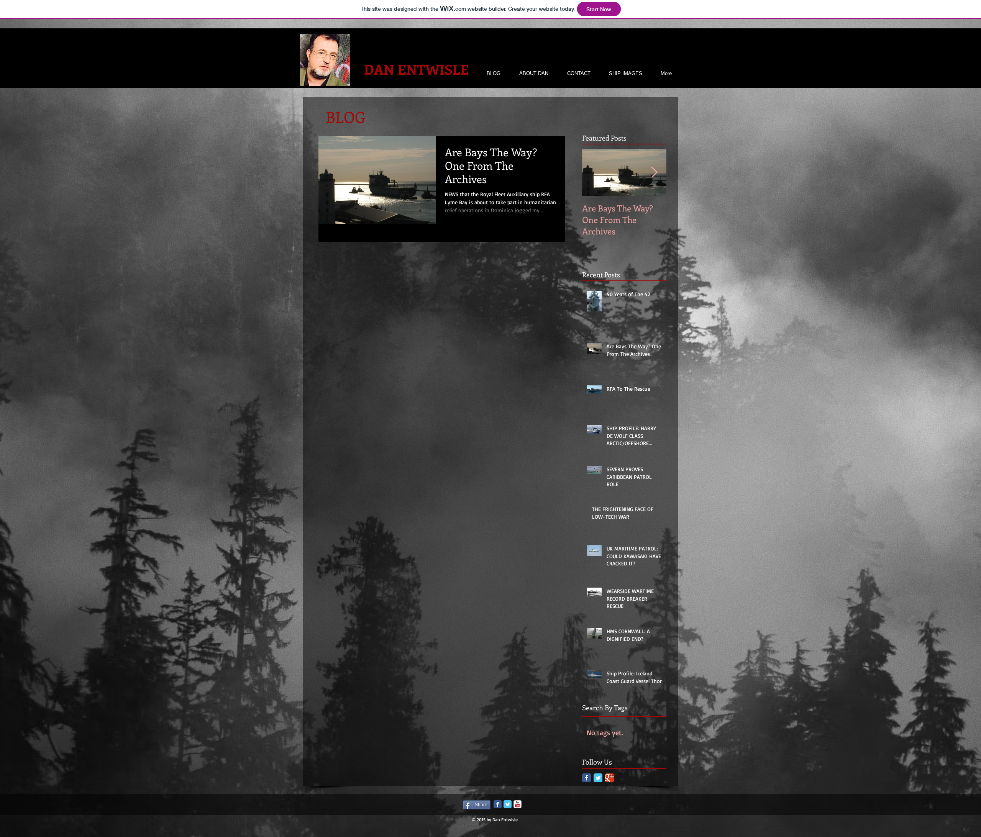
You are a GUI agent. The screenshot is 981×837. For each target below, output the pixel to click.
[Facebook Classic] (586, 777)
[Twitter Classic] (598, 777)
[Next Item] (654, 173)
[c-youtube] (517, 804)
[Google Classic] (609, 777)
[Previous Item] (594, 173)
